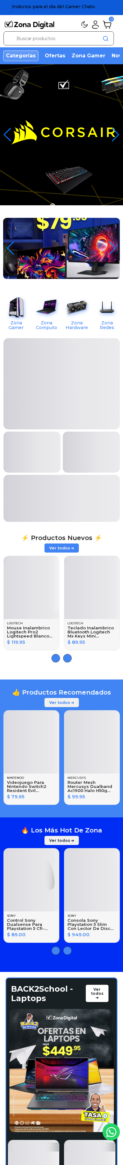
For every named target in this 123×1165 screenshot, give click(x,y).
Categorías (21, 56)
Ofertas (55, 56)
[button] (115, 135)
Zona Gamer (88, 56)
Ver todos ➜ (61, 368)
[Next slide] (55, 479)
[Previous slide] (67, 479)
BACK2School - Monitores (42, 1085)
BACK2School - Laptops (42, 814)
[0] (107, 24)
